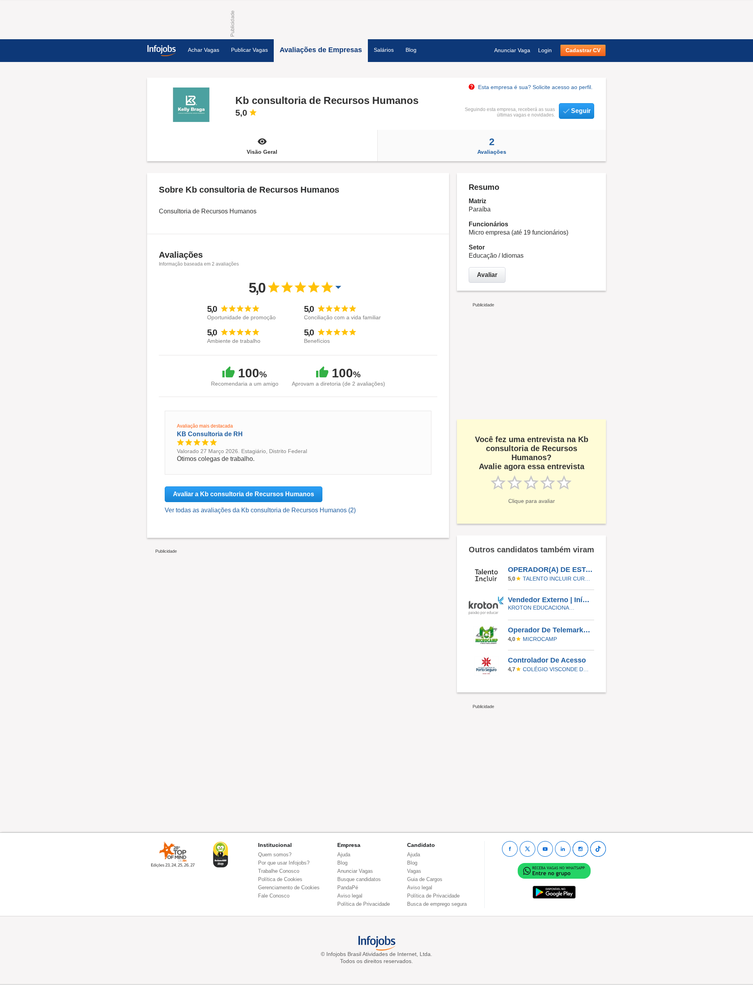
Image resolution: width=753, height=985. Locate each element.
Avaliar (487, 274)
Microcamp (540, 639)
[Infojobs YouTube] (545, 849)
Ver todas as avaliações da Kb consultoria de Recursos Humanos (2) (260, 510)
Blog (411, 50)
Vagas (414, 871)
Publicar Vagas (249, 50)
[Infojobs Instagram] (580, 849)
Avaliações (491, 145)
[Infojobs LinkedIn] (563, 849)
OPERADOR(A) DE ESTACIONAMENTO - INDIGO (550, 570)
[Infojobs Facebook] (510, 849)
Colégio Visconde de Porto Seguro (557, 669)
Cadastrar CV (583, 50)
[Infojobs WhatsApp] (554, 871)
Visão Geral (262, 152)
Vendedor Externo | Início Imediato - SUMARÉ (550, 600)
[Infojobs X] (527, 849)
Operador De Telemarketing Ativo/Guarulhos (550, 630)
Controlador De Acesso (547, 660)
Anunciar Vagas (355, 871)
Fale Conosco (273, 896)
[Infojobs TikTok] (598, 849)
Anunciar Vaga (512, 50)
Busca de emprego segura (437, 904)
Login (545, 50)
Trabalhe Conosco (278, 871)
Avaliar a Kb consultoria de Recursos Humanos (243, 494)
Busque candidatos (359, 879)
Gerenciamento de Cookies (289, 887)
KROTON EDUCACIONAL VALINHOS (542, 607)
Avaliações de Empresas (321, 50)
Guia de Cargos (424, 879)
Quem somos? (274, 855)
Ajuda (343, 855)
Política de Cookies (280, 879)
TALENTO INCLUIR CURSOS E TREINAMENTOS (557, 578)
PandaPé (347, 887)
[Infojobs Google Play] (554, 892)
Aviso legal (349, 896)
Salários (384, 50)
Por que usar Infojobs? (283, 863)
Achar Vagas (203, 50)
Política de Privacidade (363, 904)
